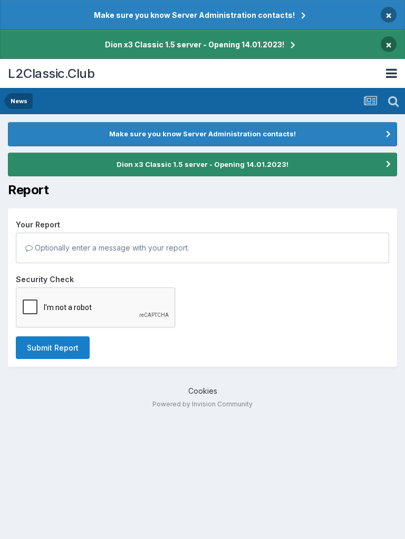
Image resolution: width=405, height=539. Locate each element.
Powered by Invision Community (202, 404)
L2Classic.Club (51, 73)
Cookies (202, 390)
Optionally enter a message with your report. (111, 247)
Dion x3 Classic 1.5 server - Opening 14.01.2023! (194, 44)
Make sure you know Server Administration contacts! (194, 15)
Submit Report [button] (53, 347)
